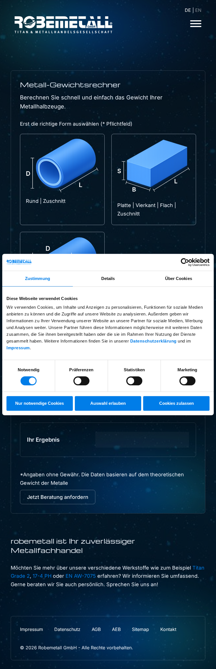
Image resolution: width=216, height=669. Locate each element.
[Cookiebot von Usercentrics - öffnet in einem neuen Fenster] (185, 262)
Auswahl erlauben (108, 403)
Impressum (18, 347)
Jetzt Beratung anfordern (57, 497)
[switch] (81, 380)
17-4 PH (42, 576)
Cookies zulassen (176, 403)
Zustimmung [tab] (37, 278)
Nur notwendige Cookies (39, 403)
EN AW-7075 (81, 576)
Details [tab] (108, 278)
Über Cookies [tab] (178, 278)
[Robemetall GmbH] (65, 24)
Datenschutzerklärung (153, 341)
